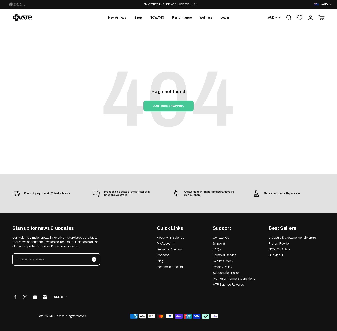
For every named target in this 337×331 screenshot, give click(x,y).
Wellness (206, 17)
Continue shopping (168, 105)
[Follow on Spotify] (45, 297)
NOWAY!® (157, 17)
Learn (224, 17)
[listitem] (17, 4)
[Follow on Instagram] (25, 297)
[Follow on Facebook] (15, 297)
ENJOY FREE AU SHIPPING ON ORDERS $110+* (170, 4)
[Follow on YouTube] (35, 297)
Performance (182, 17)
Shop (138, 17)
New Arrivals (117, 17)
